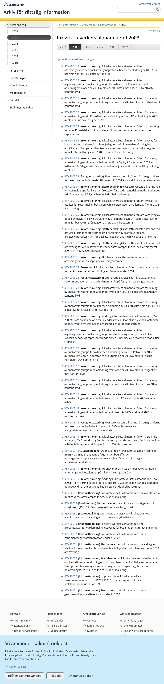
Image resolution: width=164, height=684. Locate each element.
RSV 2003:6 (71, 524)
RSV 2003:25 (71, 267)
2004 (15, 43)
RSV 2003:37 (71, 98)
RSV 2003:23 (71, 288)
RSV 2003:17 (71, 380)
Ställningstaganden (21, 107)
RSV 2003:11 (71, 468)
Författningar (18, 78)
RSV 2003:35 (71, 126)
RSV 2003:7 (71, 513)
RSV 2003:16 (71, 394)
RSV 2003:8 (71, 503)
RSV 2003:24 (71, 277)
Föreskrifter (17, 70)
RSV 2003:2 (71, 576)
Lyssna (156, 30)
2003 (15, 37)
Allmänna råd (18, 25)
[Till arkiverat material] (14, 4)
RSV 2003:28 (71, 229)
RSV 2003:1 (71, 590)
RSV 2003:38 (71, 80)
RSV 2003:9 (71, 493)
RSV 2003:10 (71, 479)
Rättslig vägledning (149, 4)
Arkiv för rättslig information (99, 25)
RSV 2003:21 (71, 316)
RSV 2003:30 (71, 201)
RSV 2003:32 (71, 176)
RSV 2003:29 (71, 215)
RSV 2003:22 (71, 302)
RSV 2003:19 (71, 348)
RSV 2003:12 (71, 450)
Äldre (15, 63)
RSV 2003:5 (71, 534)
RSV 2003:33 (71, 158)
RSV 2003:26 (71, 257)
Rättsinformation (67, 25)
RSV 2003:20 (71, 330)
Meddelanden (18, 93)
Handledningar (19, 85)
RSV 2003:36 (71, 112)
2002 (15, 31)
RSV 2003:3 (71, 558)
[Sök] (157, 9)
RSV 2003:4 (71, 544)
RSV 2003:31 (71, 186)
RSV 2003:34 (71, 140)
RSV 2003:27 (71, 243)
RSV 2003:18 (71, 366)
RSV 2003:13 (71, 436)
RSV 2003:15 (71, 408)
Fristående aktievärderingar (77, 59)
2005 (15, 50)
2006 (15, 56)
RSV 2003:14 (71, 422)
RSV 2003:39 (71, 66)
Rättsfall (15, 100)
